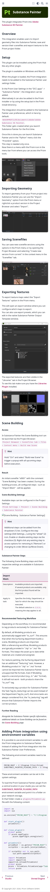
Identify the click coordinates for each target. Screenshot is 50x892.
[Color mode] (38, 3)
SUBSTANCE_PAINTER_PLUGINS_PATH (19, 789)
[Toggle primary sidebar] (3, 3)
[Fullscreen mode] (33, 3)
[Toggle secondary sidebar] (47, 3)
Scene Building (12, 722)
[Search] (42, 3)
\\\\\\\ (26, 766)
